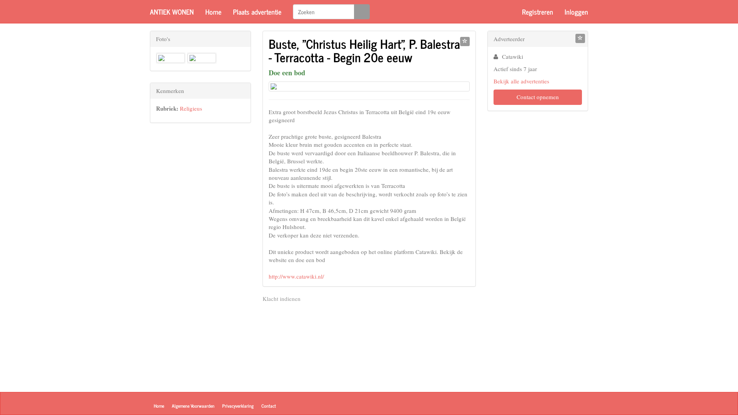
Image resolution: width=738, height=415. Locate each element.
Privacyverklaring (238, 406)
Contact (268, 406)
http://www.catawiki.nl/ (296, 276)
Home (213, 11)
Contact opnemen (538, 97)
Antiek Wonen (172, 11)
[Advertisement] (200, 249)
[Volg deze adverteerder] (580, 38)
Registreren (537, 11)
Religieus (191, 108)
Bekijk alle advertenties (521, 81)
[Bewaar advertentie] (465, 41)
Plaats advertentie (257, 11)
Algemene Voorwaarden (193, 406)
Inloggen (576, 11)
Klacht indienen (282, 298)
